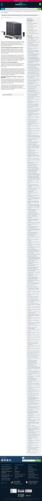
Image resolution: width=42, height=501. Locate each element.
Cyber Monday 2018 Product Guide (33, 352)
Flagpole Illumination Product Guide (34, 355)
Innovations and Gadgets (5, 478)
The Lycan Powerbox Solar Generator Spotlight (32, 328)
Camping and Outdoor (5, 469)
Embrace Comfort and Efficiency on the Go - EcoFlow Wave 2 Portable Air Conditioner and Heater (34, 65)
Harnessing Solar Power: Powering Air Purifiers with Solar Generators (33, 71)
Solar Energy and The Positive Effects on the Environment (33, 95)
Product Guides (30, 24)
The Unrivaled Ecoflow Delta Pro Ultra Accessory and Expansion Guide (33, 45)
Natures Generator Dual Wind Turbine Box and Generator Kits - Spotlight (33, 220)
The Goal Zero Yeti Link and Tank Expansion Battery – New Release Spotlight (33, 315)
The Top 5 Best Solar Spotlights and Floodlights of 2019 (34, 323)
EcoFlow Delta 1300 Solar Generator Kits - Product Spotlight (34, 189)
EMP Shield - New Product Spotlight (34, 222)
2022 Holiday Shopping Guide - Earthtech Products (33, 88)
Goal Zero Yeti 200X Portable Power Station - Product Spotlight (34, 215)
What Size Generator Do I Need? (33, 158)
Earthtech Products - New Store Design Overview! (33, 163)
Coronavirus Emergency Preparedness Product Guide (33, 212)
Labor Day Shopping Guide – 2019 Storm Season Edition (33, 270)
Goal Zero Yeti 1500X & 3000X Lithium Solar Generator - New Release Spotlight (34, 198)
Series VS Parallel (31, 285)
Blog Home (29, 18)
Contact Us (16, 468)
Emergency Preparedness (18, 11)
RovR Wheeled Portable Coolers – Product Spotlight (33, 252)
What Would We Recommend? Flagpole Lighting (33, 83)
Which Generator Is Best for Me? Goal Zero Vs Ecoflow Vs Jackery (33, 104)
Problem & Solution (31, 32)
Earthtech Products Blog (8, 11)
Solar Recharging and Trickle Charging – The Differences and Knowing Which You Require (33, 278)
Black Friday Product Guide (32, 353)
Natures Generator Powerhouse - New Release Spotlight (33, 91)
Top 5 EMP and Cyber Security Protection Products (33, 153)
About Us (16, 466)
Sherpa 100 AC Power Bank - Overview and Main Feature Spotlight (34, 367)
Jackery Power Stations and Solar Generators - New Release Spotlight (34, 136)
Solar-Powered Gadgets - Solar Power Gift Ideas (6, 476)
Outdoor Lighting (31, 29)
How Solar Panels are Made (32, 389)
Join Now (38, 460)
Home (2, 11)
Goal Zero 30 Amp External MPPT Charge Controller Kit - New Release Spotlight (34, 229)
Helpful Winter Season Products (33, 342)
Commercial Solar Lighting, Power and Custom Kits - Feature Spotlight (33, 205)
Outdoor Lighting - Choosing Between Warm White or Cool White (34, 73)
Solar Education (30, 27)
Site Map (16, 477)
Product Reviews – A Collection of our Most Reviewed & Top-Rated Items (33, 289)
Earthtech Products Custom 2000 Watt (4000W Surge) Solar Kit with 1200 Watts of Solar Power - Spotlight (34, 177)
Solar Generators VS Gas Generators (34, 108)
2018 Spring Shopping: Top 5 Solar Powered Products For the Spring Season (33, 423)
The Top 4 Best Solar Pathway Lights (34, 92)
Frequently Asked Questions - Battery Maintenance (33, 364)
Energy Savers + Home (5, 474)
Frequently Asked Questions (32, 30)
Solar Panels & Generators (6, 466)
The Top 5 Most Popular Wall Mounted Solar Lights (32, 121)
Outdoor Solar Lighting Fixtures (6, 468)
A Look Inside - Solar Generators (33, 296)
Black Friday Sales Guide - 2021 (33, 119)
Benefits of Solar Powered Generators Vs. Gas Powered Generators (33, 437)
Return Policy (17, 472)
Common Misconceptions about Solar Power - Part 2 (33, 395)
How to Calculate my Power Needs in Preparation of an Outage (34, 255)
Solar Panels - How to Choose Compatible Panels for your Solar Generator (33, 185)
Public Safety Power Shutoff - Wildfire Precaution (33, 260)
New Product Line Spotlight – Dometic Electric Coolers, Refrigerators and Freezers (32, 361)
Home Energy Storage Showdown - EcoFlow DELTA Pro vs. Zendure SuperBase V (33, 61)
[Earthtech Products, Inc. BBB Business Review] (13, 491)
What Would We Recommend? (33, 33)
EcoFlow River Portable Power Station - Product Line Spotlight (33, 168)
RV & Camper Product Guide (32, 286)
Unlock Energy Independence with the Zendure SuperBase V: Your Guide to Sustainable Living (33, 54)
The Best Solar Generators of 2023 (33, 78)
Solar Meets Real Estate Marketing (33, 383)
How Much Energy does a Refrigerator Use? (32, 151)
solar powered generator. (9, 83)
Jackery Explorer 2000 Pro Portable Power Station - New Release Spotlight (33, 114)
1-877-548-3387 (17, 481)
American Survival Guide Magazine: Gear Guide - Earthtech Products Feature (33, 147)
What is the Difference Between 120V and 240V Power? (33, 227)
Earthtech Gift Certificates (5, 479)
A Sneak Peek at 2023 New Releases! (34, 85)
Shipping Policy (17, 471)
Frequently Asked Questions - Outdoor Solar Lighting (33, 379)
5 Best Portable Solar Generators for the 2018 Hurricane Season (34, 407)
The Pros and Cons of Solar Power (33, 350)
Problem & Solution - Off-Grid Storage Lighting (33, 191)
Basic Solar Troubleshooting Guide (33, 426)
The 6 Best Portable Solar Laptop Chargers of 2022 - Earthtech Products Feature (33, 111)
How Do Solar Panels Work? (32, 452)
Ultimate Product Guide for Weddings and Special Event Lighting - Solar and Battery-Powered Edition (34, 257)
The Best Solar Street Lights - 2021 (33, 137)
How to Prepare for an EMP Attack (33, 74)
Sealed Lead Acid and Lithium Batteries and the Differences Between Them (33, 412)
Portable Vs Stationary (31, 425)
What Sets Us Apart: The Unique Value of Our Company (33, 40)
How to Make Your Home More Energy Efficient (33, 263)
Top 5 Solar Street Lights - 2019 (33, 303)
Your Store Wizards (36, 498)
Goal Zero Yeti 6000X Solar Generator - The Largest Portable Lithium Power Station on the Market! (34, 173)
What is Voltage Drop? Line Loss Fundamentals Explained (33, 233)
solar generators (17, 51)
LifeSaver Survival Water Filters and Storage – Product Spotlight (33, 283)
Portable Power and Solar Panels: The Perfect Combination (33, 448)
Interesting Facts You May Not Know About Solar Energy (34, 401)
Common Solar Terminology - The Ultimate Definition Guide (33, 165)
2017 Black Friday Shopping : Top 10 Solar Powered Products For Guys (34, 435)
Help (15, 469)
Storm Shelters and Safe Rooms (33, 393)
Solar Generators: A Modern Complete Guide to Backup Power (33, 68)
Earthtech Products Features (32, 23)
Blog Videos (30, 21)
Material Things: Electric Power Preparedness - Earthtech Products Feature (34, 155)
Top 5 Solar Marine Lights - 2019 (33, 299)
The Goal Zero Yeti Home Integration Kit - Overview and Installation (34, 372)
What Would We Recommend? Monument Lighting (33, 265)
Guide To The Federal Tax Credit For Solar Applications (34, 77)
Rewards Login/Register (19, 476)
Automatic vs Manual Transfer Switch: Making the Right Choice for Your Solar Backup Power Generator (34, 58)
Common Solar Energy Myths (32, 356)
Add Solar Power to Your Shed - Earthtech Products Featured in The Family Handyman (34, 429)
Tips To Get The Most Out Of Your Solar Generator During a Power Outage (33, 404)
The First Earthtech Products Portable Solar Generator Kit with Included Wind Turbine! (33, 398)
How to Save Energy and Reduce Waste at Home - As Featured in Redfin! (33, 202)
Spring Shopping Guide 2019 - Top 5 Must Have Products (34, 312)
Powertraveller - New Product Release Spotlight (33, 235)
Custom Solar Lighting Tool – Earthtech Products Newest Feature (34, 250)
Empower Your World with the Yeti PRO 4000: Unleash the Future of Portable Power (33, 51)
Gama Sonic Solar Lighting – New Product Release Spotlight (33, 268)
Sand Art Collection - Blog (32, 86)
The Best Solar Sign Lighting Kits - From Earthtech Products (33, 142)
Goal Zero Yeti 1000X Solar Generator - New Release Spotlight (33, 145)
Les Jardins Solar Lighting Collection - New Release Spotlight (34, 81)
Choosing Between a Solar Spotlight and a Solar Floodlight (34, 420)
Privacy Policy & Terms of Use (20, 474)
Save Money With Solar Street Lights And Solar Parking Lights (34, 432)
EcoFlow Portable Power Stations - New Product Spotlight (33, 210)
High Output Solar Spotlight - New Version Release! (33, 196)
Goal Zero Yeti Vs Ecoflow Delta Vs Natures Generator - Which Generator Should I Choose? (33, 170)
